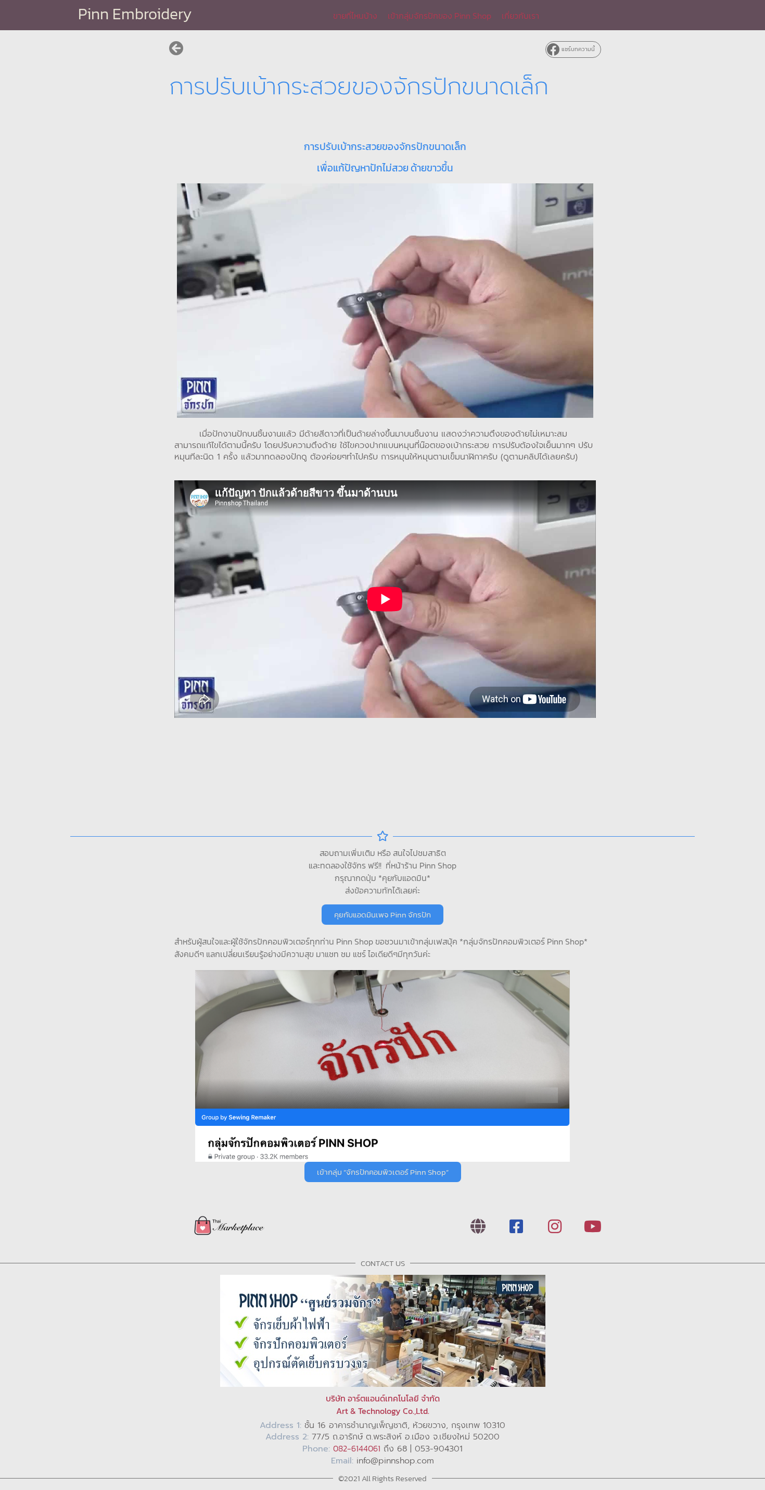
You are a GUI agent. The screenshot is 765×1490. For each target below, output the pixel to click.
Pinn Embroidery (135, 14)
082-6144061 (356, 1448)
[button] (573, 49)
